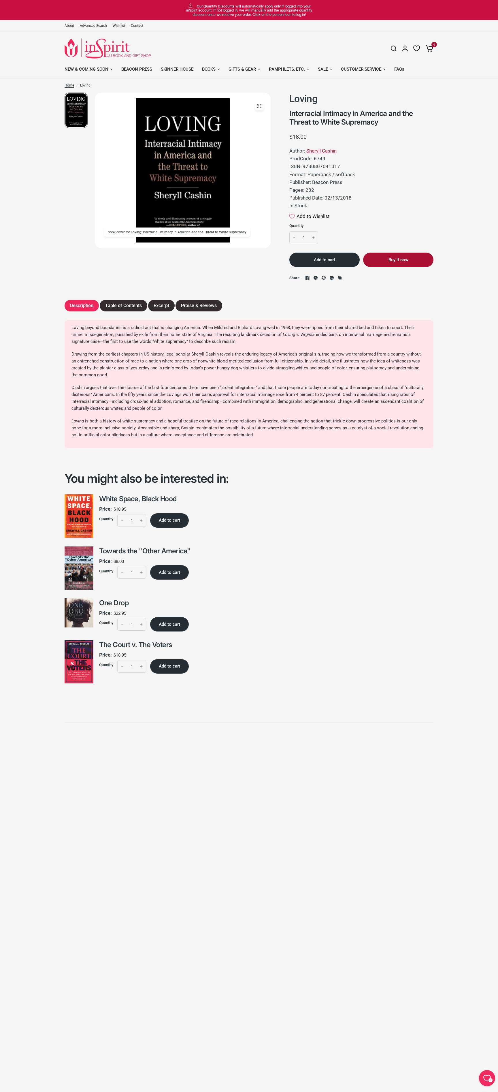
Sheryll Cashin (321, 151)
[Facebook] (307, 277)
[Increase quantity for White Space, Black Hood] (141, 520)
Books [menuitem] (209, 69)
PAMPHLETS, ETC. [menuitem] (287, 69)
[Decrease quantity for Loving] (294, 238)
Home (69, 85)
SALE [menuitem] (323, 69)
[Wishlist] (416, 48)
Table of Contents (123, 305)
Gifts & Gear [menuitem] (242, 69)
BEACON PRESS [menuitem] (136, 69)
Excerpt (161, 305)
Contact (137, 26)
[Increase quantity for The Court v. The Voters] (141, 666)
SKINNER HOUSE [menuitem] (177, 69)
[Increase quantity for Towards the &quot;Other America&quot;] (141, 572)
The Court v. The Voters (135, 644)
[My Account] (405, 48)
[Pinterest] (323, 277)
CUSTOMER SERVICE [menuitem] (361, 69)
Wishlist (119, 26)
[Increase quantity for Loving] (313, 238)
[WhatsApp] (331, 277)
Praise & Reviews (199, 305)
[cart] (427, 48)
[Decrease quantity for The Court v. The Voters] (122, 666)
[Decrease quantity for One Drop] (122, 624)
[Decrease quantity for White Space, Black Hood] (122, 520)
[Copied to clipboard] (339, 277)
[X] (315, 277)
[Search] (393, 48)
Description (81, 305)
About (69, 26)
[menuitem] (71, 26)
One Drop (114, 603)
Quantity (296, 225)
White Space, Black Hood (138, 499)
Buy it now (398, 259)
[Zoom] (259, 106)
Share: (295, 278)
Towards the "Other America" (144, 551)
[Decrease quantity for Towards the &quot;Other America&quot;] (122, 572)
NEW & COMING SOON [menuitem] (86, 69)
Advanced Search (93, 26)
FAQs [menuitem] (399, 69)
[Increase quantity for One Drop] (141, 624)
